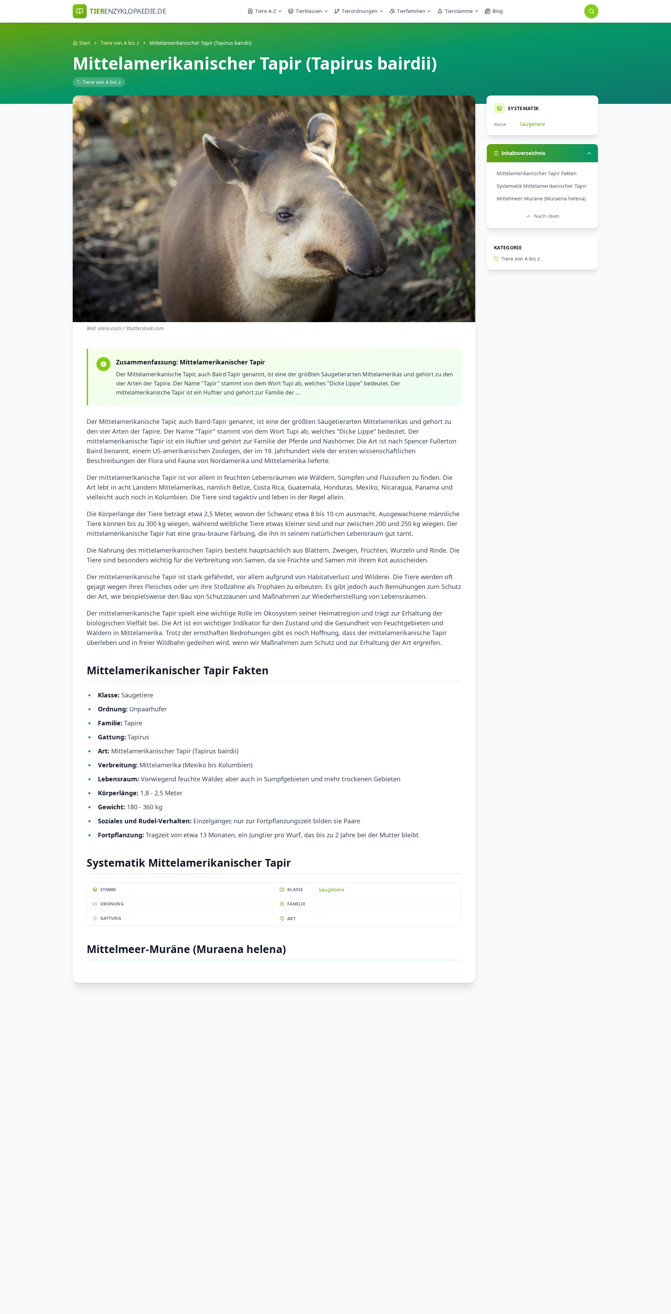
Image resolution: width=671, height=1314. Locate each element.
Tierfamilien (411, 11)
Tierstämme (459, 11)
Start (84, 43)
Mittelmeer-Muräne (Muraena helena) (541, 198)
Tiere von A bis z (120, 43)
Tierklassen (309, 11)
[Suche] (591, 11)
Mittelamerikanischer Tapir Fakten (537, 173)
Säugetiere (331, 889)
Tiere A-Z (265, 11)
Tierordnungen (359, 11)
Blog (497, 11)
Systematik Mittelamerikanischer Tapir (541, 186)
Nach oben (547, 216)
